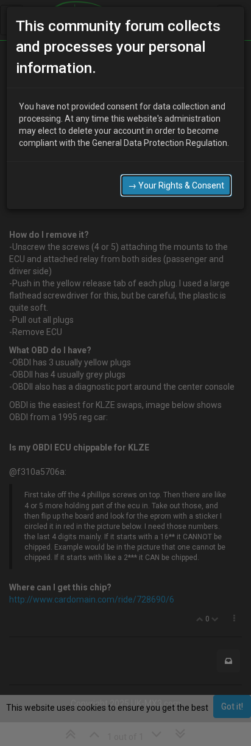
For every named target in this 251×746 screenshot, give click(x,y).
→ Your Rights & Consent (176, 185)
